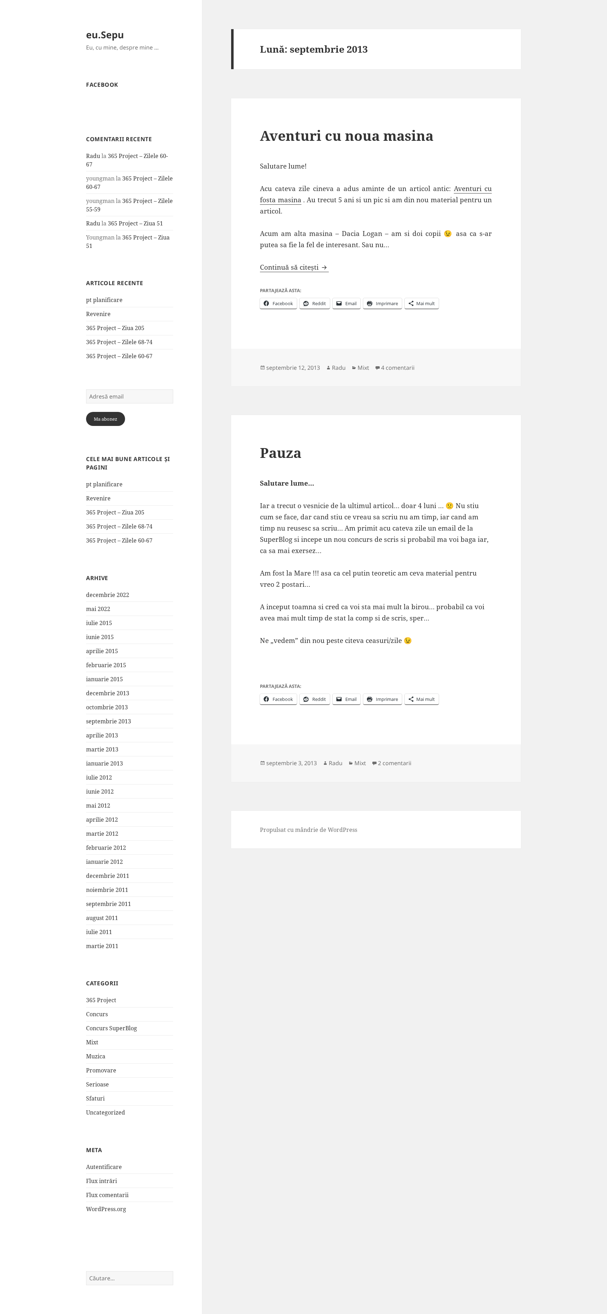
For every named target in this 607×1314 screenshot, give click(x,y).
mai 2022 (98, 609)
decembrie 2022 (107, 595)
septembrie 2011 (108, 904)
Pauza (280, 452)
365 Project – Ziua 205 (115, 328)
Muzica (95, 1056)
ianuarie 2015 (104, 679)
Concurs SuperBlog (111, 1028)
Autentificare (104, 1167)
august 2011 (102, 918)
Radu (93, 156)
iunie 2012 (100, 791)
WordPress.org (106, 1209)
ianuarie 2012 (104, 862)
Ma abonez (105, 419)
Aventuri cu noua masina (346, 135)
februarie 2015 (106, 665)
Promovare (101, 1070)
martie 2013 (102, 749)
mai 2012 (98, 805)
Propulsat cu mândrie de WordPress (308, 830)
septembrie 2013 (108, 721)
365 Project (101, 1000)
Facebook (102, 84)
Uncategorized (105, 1112)
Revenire (98, 314)
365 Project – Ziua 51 (135, 223)
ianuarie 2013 (104, 763)
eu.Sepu (105, 34)
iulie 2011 (99, 932)
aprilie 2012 (102, 819)
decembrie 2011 (107, 876)
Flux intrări (101, 1181)
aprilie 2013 (102, 735)
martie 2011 (102, 946)
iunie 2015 (100, 637)
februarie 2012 (106, 848)
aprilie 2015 (102, 651)
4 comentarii (398, 368)
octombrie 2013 (107, 707)
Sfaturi (95, 1098)
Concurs (97, 1014)
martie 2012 (102, 833)
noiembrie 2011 (107, 890)
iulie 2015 (99, 623)
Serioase (97, 1084)
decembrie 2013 (107, 693)
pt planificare (104, 300)
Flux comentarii (107, 1195)
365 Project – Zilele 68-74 (119, 342)
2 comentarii (394, 763)
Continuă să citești (294, 267)
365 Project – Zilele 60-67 (119, 356)
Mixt (92, 1042)
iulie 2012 (99, 777)
